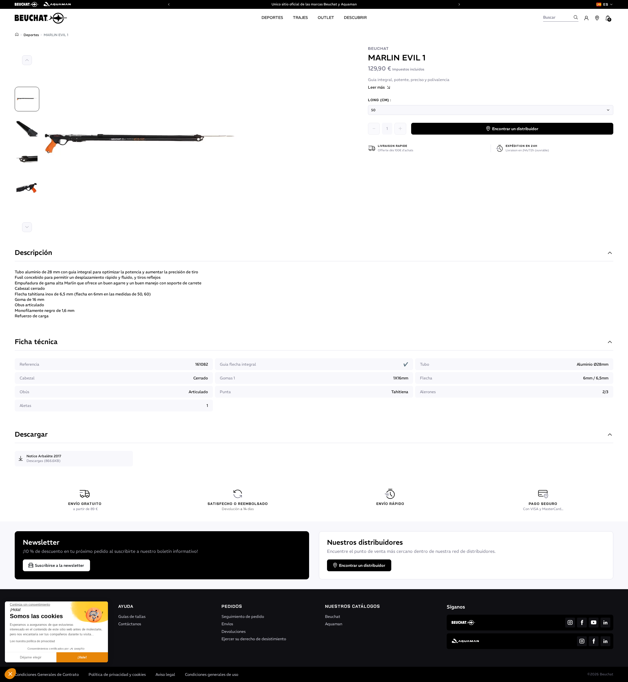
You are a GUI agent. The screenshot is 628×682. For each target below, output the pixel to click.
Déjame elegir (30, 657)
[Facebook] (582, 622)
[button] (10, 674)
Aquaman (333, 623)
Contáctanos (129, 623)
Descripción (33, 253)
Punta (225, 392)
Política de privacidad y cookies (117, 674)
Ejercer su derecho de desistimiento (254, 638)
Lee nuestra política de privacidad (32, 641)
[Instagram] (570, 622)
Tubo (424, 364)
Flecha (426, 378)
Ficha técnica (36, 342)
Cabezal (27, 378)
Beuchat (378, 48)
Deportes (31, 35)
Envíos (227, 623)
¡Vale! (82, 657)
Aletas (25, 405)
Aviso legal (165, 674)
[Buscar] (575, 17)
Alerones (428, 392)
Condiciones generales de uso (211, 674)
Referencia (29, 364)
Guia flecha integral (238, 364)
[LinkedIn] (605, 622)
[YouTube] (594, 622)
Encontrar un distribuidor (515, 128)
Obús (24, 392)
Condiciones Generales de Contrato (47, 674)
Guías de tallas (131, 616)
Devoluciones (234, 631)
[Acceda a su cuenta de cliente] (586, 18)
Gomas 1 (227, 378)
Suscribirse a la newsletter (59, 565)
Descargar (31, 435)
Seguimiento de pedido (243, 616)
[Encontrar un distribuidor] (597, 18)
